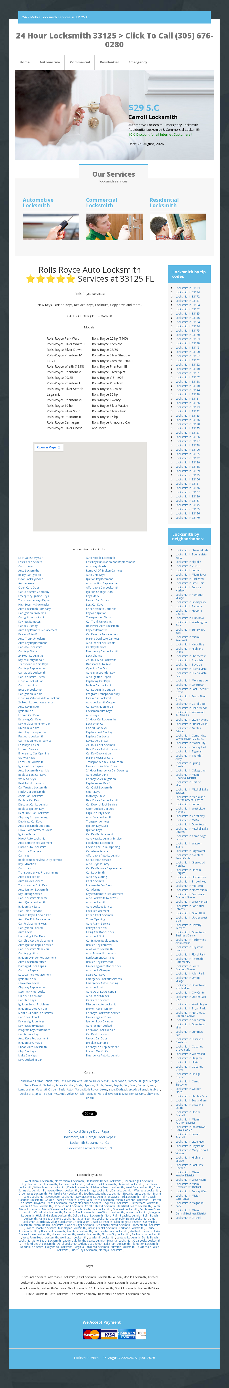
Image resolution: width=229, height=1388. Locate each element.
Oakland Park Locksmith (100, 1184)
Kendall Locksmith (31, 1247)
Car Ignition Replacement (102, 940)
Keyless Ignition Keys (31, 1021)
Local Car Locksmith (31, 762)
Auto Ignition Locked (99, 1026)
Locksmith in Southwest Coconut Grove (190, 895)
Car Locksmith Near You (33, 949)
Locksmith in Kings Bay (190, 644)
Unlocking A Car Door (32, 936)
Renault (37, 1085)
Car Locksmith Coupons (101, 609)
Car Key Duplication (98, 753)
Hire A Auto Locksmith (32, 838)
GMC (142, 1094)
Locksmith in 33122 (188, 364)
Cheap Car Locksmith (99, 915)
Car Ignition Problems (32, 613)
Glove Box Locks (28, 983)
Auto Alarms (26, 583)
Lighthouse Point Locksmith (39, 1184)
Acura (59, 1085)
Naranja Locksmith (110, 1250)
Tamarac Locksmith (71, 1184)
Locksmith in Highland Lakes (189, 650)
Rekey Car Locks (96, 928)
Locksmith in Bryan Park (191, 1008)
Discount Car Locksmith (33, 804)
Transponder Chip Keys (33, 664)
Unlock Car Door (96, 1038)
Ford (30, 1094)
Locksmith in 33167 (188, 501)
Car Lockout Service (98, 860)
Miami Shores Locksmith (57, 1209)
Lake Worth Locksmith (110, 1212)
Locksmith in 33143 (188, 347)
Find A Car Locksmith (31, 792)
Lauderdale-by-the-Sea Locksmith (84, 1240)
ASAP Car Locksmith (30, 796)
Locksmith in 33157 (188, 356)
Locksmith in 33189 (188, 496)
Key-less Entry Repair (31, 1026)
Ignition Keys (94, 830)
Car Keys (23, 855)
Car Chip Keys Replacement (35, 940)
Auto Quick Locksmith (32, 902)
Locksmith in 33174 (188, 292)
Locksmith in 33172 (188, 296)
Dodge (120, 1089)
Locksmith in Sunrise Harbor (188, 588)
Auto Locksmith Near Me (33, 770)
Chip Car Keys (27, 1051)
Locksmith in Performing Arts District (191, 941)
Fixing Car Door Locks (100, 932)
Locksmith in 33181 (188, 399)
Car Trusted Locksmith (32, 787)
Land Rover (26, 1081)
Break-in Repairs (28, 728)
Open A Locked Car (30, 681)
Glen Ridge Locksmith (127, 1222)
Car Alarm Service (97, 851)
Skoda (122, 1081)
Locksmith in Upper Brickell (188, 1113)
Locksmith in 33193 (188, 339)
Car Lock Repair (28, 970)
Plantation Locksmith (145, 1244)
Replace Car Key (28, 800)
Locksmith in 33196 (188, 450)
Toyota (118, 1085)
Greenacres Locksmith (33, 1193)
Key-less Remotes (29, 621)
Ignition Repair (27, 834)
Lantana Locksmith (128, 1237)
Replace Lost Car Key (99, 732)
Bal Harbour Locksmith (146, 1234)
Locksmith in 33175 (188, 330)
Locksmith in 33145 (188, 505)
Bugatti (143, 1081)
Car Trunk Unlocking (99, 621)
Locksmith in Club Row (190, 618)
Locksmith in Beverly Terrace (188, 926)
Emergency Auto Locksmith (103, 1055)
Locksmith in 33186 (188, 403)
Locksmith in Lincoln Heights (188, 871)
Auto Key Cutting (96, 877)
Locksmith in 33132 (188, 458)
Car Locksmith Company (33, 592)
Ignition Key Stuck (97, 826)
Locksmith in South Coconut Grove (187, 967)
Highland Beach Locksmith (38, 1244)
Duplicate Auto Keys (98, 664)
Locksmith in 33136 (188, 318)
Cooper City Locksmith (79, 1225)
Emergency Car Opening (33, 753)
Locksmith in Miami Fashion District (187, 1121)
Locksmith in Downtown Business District (191, 933)
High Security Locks (98, 813)
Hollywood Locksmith (58, 1247)
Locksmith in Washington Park (191, 623)
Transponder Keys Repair (34, 600)
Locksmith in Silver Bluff (190, 913)
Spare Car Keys (95, 975)
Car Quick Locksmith (99, 787)
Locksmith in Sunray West (191, 1191)
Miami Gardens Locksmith (132, 1200)
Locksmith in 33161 (188, 373)
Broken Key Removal (99, 945)
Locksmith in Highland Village (189, 1159)
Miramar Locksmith (119, 1240)
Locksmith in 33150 (188, 369)
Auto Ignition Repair (98, 677)
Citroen (52, 1089)
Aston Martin (75, 1089)
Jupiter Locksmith (136, 1212)
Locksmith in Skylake (188, 562)
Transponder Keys (97, 821)
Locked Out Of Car (98, 1051)
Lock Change (94, 656)
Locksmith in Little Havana (192, 720)
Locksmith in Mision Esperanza (188, 1197)
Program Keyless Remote (34, 1030)
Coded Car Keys (96, 728)
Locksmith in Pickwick (189, 606)
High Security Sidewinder (33, 604)
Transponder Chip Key (32, 885)
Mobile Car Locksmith (99, 685)
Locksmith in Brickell (188, 1218)
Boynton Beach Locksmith (50, 1203)
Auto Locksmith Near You (102, 898)
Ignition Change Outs (99, 592)
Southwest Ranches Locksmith (102, 1193)
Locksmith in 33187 (188, 492)
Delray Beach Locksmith (88, 1215)
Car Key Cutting (28, 626)
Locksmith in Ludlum (188, 804)
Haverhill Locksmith (130, 1184)
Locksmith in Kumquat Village (189, 596)
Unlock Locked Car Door (101, 766)
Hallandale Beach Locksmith (103, 1181)
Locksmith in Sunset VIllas (191, 724)
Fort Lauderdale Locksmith (110, 1231)
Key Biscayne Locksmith (91, 1197)
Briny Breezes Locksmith (49, 1231)
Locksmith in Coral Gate (191, 704)
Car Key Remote (96, 647)
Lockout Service (28, 749)
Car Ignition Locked (30, 928)
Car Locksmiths (28, 685)
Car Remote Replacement (102, 634)
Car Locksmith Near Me (33, 898)
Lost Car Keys (94, 604)
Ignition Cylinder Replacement (37, 958)
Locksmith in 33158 (188, 381)
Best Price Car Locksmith (33, 813)
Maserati (41, 1089)
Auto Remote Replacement (35, 843)
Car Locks (24, 868)
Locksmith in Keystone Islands (190, 948)
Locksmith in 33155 (188, 428)
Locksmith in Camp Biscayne (187, 1083)
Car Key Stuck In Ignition (101, 779)
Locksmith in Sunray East (191, 747)
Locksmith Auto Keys (99, 711)
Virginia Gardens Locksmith (91, 1247)
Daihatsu (48, 1085)
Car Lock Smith (95, 872)
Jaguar (39, 1094)
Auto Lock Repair (29, 877)
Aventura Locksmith (79, 1231)
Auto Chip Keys (95, 575)
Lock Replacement (97, 911)
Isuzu (111, 1089)
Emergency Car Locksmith (102, 651)
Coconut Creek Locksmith (35, 1206)
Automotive (50, 62)
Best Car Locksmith (30, 690)
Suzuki (105, 1081)
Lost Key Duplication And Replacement (110, 562)
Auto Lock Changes (98, 970)
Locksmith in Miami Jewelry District (187, 1173)
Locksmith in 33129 (188, 462)
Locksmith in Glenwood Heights (190, 864)
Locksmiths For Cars (99, 885)
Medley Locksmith (140, 1231)
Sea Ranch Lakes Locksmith (113, 1225)
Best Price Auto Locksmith (102, 626)
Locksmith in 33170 (188, 424)
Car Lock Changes (29, 851)
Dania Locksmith (121, 1190)
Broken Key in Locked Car (34, 915)
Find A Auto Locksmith (32, 847)
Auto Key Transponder (32, 732)
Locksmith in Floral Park (190, 954)
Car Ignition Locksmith (32, 617)
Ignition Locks (27, 979)
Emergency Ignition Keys (33, 596)
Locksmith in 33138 (188, 343)
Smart (108, 1085)
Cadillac (69, 1085)
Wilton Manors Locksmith (49, 1187)
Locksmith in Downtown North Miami (191, 986)
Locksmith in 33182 (188, 411)
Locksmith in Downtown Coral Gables (191, 1128)
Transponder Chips (98, 617)
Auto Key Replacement (32, 643)
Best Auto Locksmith (31, 783)
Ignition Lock (26, 711)
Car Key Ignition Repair (100, 707)
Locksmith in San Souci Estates (190, 907)
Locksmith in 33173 (188, 407)
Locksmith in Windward (190, 1054)
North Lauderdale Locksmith (92, 1209)
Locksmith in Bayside (189, 664)
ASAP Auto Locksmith (99, 949)
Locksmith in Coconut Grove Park (189, 1048)
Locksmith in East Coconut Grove (192, 690)
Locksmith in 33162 (188, 360)
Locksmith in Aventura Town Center (189, 856)
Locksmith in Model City (190, 743)
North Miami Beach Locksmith (93, 1222)
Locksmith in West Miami (191, 1180)
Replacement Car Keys (100, 958)
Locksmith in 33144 (188, 390)
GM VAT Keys (26, 758)
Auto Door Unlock (97, 996)
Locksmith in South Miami (191, 1100)
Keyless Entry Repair (31, 660)
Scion (133, 1085)
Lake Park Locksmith (117, 1244)
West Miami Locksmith (39, 1181)
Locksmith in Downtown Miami (191, 1025)
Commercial (80, 62)
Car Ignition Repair (30, 694)
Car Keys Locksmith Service (103, 1013)
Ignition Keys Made (30, 1043)
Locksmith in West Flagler (191, 1004)
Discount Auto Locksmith (101, 1004)
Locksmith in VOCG (187, 566)
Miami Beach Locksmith (48, 1225)
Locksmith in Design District (188, 1075)
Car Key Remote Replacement (104, 868)
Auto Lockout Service (99, 906)
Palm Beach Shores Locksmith (57, 1219)
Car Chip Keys (27, 1000)
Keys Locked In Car (30, 1060)
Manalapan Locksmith (72, 1228)
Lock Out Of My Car (30, 558)
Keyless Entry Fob (29, 634)
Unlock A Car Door (30, 996)
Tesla (62, 1089)
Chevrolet (152, 1094)
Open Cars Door (28, 587)
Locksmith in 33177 (188, 441)
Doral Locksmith (67, 1244)
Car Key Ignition (28, 953)
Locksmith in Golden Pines (188, 1090)
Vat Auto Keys (27, 779)
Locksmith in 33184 (188, 322)
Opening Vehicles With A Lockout (39, 698)
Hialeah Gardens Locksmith (53, 1215)
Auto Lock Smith (96, 936)
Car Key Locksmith (97, 1034)
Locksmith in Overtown (190, 685)
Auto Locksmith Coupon (101, 702)
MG (56, 1094)
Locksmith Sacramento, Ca (89, 1142)
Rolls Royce (91, 1089)
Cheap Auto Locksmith (32, 1047)
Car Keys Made (27, 651)
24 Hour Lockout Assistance (35, 702)
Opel (23, 1094)
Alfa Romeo (84, 1081)
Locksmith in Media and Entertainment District (190, 798)
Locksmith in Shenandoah (192, 550)
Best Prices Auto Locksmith (103, 749)
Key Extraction (27, 864)
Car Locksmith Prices (31, 677)
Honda (133, 1094)
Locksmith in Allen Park (190, 973)
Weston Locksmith (88, 1234)
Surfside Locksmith (123, 1247)
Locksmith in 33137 (188, 301)
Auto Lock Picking (97, 775)
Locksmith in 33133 (188, 288)
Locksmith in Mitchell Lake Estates (192, 791)
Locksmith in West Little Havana (190, 810)
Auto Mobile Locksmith (100, 558)
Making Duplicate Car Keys (102, 638)
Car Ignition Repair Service (34, 741)
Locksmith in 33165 (188, 509)
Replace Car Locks (97, 736)
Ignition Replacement (99, 579)
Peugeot (143, 1085)
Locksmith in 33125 (188, 454)
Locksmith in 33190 (188, 352)
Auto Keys (92, 715)
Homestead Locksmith (146, 1225)
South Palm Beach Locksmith (129, 1219)
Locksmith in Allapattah (190, 1020)
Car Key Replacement (99, 834)
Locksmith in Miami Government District (188, 1185)
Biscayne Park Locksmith (123, 1197)
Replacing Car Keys (98, 681)
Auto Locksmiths (28, 570)
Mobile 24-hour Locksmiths (35, 1013)
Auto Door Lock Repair (100, 643)
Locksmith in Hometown (191, 877)
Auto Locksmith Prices (32, 962)
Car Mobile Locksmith (32, 673)
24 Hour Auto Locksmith (101, 660)
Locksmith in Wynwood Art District (190, 713)
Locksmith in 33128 (188, 394)
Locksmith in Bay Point (190, 1146)
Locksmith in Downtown (191, 824)
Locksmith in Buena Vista (191, 669)
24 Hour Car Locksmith (100, 745)
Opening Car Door (98, 668)
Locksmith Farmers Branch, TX (89, 1148)
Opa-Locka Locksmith (147, 1240)
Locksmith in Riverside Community (190, 960)
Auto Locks (25, 932)
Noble (100, 1085)
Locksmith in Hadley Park (191, 1096)
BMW (113, 1081)
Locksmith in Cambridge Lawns (191, 837)
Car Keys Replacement (32, 668)
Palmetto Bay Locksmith (79, 1212)
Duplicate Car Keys (30, 821)
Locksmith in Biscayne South (189, 1106)
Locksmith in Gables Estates (188, 729)
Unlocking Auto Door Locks (103, 966)
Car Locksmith (95, 881)
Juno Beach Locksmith (47, 1240)
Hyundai (89, 1085)
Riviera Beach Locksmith (41, 1228)
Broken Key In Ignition (99, 1009)
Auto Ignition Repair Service (35, 945)
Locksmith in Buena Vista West (191, 556)
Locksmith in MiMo (187, 820)
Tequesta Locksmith (115, 1203)
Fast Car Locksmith (30, 562)
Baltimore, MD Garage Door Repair (89, 1137)
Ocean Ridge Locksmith (138, 1181)
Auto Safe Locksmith (99, 817)
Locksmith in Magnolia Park (190, 1204)
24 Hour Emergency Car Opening (107, 770)
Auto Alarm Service (98, 923)
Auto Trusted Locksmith (101, 953)
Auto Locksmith (96, 902)
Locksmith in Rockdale (190, 660)
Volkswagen (110, 1094)
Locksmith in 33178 (188, 445)
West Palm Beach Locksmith (40, 1237)
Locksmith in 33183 (188, 416)
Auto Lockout (94, 987)
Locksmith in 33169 (188, 471)
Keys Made (93, 596)
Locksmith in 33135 (188, 475)
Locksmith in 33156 (188, 513)
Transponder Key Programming (38, 872)
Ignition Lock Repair (30, 766)
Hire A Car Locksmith (99, 698)
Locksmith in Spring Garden (188, 764)
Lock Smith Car (95, 724)
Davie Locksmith (77, 1187)
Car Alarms (93, 889)
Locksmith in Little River (190, 1142)
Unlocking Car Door (98, 1017)
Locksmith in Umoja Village (188, 979)
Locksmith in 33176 (188, 488)
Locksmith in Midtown (189, 886)
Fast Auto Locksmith (31, 736)
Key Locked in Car (97, 741)
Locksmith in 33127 (188, 433)
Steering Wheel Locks (31, 992)
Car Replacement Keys (32, 923)
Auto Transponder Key (100, 673)
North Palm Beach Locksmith (123, 1215)
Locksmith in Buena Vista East (191, 674)
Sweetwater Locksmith (60, 1197)
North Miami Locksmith (69, 1181)
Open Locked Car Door (101, 809)
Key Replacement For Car (34, 724)
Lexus (103, 1089)
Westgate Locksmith (146, 1190)
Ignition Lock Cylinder (99, 1021)
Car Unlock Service (30, 911)
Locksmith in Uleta (187, 1062)
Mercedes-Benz (136, 1089)
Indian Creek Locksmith (102, 1228)
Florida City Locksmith (115, 1234)
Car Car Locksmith (97, 1000)
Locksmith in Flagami (189, 1058)
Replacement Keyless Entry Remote (40, 860)
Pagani (48, 1094)
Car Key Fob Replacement (102, 1047)
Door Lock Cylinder (30, 579)
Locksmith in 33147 (188, 377)
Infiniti (49, 1081)
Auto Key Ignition (29, 707)
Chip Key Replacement (32, 987)
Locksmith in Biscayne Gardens (189, 1040)
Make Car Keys (27, 1055)
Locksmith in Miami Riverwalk (187, 638)
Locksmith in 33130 (188, 386)
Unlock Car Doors (97, 600)
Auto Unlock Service (30, 881)
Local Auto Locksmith (99, 843)
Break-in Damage (97, 1043)
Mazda (123, 1094)
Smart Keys (93, 792)
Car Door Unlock (29, 1017)
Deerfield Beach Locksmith (134, 1206)
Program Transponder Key (103, 694)
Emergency (138, 62)
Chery (27, 1085)
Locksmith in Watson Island (188, 845)
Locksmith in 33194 (188, 305)
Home (25, 62)
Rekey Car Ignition (29, 575)
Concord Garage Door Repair (89, 1131)
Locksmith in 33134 (188, 326)
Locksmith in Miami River (191, 574)
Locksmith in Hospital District (189, 612)
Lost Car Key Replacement (34, 975)
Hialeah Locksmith (63, 1234)
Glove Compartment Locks (35, 830)
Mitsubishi (153, 1089)
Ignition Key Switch (29, 906)
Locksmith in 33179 (188, 518)
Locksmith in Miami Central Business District (191, 1211)
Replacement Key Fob (99, 783)
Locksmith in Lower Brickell (188, 1135)
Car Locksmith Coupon (100, 690)
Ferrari (39, 1081)
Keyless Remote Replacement (104, 894)
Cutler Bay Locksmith (83, 1250)
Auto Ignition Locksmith (33, 889)
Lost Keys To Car (28, 745)
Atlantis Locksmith (90, 1244)
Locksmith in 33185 (188, 313)
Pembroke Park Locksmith (65, 1193)
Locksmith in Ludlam (188, 570)
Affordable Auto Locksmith (103, 855)
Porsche (132, 1081)
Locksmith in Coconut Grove (189, 1068)
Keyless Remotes (96, 630)
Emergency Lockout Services (104, 979)
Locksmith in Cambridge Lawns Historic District (191, 737)
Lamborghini (26, 1089)
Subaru (89, 1098)
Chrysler (80, 1094)
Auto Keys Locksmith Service (104, 838)
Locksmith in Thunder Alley (189, 757)
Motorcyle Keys (95, 796)
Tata (63, 1081)
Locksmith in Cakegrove (191, 770)
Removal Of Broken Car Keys (104, 570)
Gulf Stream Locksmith (144, 1203)
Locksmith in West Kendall (192, 902)
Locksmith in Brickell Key (191, 881)
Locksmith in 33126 (188, 437)
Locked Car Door (29, 715)
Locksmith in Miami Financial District (187, 776)
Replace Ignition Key (31, 809)
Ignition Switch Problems (33, 1004)
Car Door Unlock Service (101, 804)
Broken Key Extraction (100, 962)
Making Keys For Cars (99, 758)
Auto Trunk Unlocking (31, 638)
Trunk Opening (95, 919)
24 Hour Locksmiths (30, 656)
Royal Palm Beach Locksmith (96, 1200)
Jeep (152, 1085)
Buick (96, 1081)
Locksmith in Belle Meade (192, 708)
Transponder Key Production (104, 762)
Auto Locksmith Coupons (34, 826)
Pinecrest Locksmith (125, 1209)
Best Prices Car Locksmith (102, 800)
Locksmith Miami (86, 1357)
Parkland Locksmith (131, 1228)
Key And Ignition (96, 613)
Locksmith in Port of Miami (188, 783)
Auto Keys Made (96, 566)
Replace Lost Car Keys (32, 775)
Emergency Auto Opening (102, 983)
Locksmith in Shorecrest (191, 656)
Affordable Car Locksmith (102, 587)
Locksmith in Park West (190, 579)
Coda (79, 1085)
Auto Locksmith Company (34, 609)
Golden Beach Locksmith (60, 1200)
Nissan (71, 1081)
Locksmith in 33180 (188, 335)
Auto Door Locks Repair (101, 992)
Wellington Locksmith (73, 1237)
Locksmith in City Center (191, 992)
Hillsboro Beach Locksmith (107, 1187)
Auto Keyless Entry (97, 864)
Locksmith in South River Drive (191, 697)
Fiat (126, 1085)
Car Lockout (26, 566)
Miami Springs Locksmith (93, 1219)
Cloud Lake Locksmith (48, 1212)
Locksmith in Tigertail (189, 751)
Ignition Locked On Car (32, 1009)
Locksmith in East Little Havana (190, 1166)
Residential (109, 62)
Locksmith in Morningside (192, 680)
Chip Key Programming (32, 817)
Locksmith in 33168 (188, 467)
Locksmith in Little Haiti (190, 583)
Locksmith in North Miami (192, 890)
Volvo (70, 1094)
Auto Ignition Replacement (102, 583)
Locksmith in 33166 (188, 479)
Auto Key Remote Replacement (37, 630)
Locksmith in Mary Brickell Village (192, 1151)
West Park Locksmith (139, 1187)
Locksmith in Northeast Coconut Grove (190, 1014)
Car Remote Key (28, 1034)
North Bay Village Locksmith (54, 1222)
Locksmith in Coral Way (190, 816)
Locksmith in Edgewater (190, 851)
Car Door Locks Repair (100, 1030)
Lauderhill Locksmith (101, 1237)
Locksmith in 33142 (188, 309)
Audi (62, 1094)
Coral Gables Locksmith (100, 1206)
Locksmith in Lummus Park (189, 1033)
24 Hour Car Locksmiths (101, 719)
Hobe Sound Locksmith (68, 1206)
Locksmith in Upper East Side (191, 998)
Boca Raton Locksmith (137, 1193)
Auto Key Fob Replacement (35, 919)
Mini (56, 1081)
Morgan (154, 1081)
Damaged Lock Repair (32, 966)
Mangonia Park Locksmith (85, 1203)
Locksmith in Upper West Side (191, 919)
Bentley (91, 1094)
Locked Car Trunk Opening (103, 847)
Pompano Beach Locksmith (60, 1190)
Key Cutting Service (30, 894)
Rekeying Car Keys (29, 719)
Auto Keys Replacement (33, 1038)
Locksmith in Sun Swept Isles (190, 631)
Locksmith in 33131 (188, 484)
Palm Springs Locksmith (94, 1190)
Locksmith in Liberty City (191, 602)
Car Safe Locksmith (30, 647)
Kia (100, 1094)
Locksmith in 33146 (188, 420)
